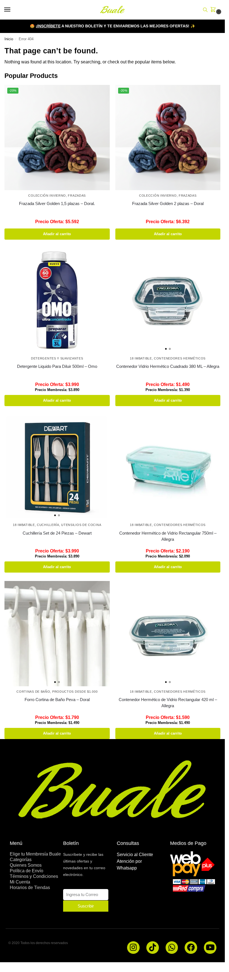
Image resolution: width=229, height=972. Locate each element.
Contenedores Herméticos (180, 358)
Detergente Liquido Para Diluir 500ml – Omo (57, 366)
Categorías (21, 859)
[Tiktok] (152, 947)
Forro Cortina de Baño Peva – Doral (57, 699)
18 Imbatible (141, 358)
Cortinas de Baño (33, 691)
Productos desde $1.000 (74, 691)
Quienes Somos (26, 865)
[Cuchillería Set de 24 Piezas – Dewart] (57, 467)
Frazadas (77, 195)
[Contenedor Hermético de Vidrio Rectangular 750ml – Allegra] (168, 467)
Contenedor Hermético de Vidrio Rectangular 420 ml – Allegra (168, 702)
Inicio (8, 39)
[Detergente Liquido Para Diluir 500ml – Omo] (57, 300)
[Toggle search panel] (205, 10)
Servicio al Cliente (135, 854)
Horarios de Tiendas (30, 887)
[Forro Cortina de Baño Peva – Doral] (57, 633)
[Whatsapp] (172, 947)
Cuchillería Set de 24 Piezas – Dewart (57, 533)
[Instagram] (133, 947)
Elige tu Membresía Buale (35, 854)
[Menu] (12, 10)
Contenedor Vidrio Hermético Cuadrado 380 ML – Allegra (167, 366)
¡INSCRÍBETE (48, 26)
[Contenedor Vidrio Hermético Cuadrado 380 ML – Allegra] (168, 300)
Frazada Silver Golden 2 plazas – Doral (168, 203)
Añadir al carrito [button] (57, 234)
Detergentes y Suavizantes (57, 358)
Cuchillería (48, 524)
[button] (214, 10)
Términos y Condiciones (34, 876)
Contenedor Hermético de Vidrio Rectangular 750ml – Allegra (167, 536)
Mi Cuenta (20, 882)
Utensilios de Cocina (81, 524)
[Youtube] (210, 947)
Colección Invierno (47, 195)
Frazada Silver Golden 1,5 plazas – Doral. (57, 203)
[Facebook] (191, 947)
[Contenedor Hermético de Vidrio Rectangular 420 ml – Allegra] (168, 633)
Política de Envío (26, 870)
